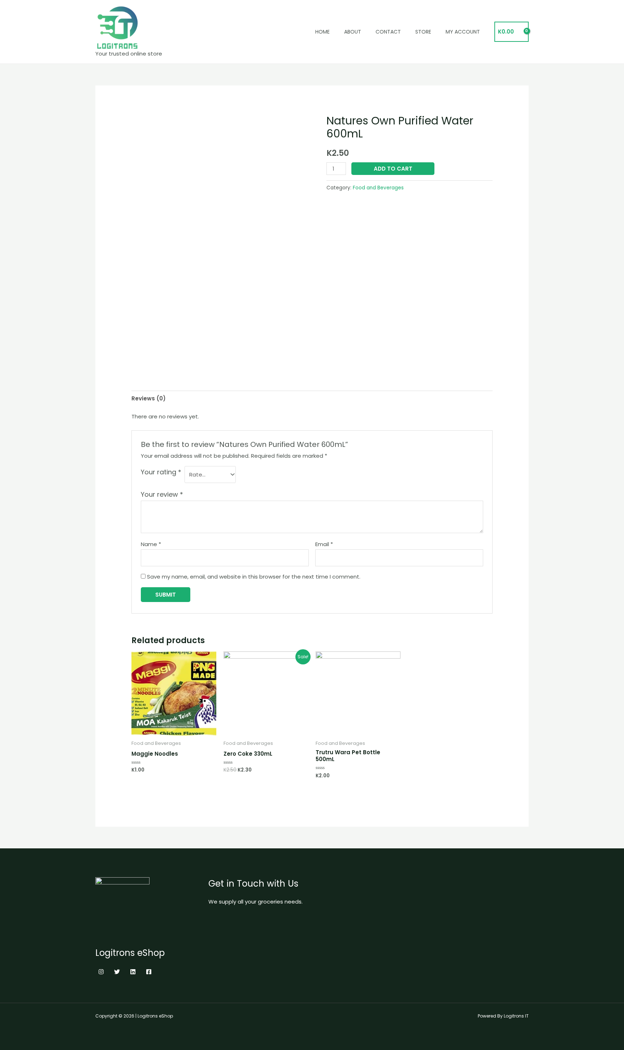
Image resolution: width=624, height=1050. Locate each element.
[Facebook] (149, 971)
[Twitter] (117, 971)
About (352, 31)
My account (463, 31)
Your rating (161, 471)
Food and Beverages (378, 187)
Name (151, 544)
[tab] (148, 398)
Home (322, 31)
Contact (388, 31)
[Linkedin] (133, 971)
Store (423, 31)
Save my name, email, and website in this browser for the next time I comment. (253, 576)
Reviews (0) (148, 398)
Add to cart (393, 168)
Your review (162, 494)
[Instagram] (101, 971)
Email (324, 544)
